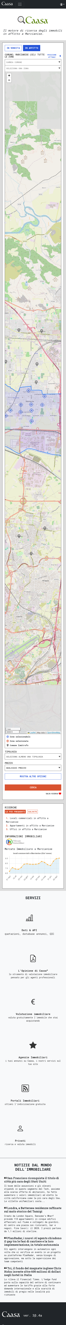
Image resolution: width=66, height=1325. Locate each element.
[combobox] (33, 62)
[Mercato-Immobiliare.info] (33, 841)
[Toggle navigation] (20, 4)
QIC (52, 933)
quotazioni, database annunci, (27, 933)
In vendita (13, 48)
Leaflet (32, 732)
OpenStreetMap (53, 732)
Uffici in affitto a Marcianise (28, 829)
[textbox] (33, 62)
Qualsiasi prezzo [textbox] (16, 767)
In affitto (31, 48)
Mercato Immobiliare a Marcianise (28, 848)
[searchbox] (33, 756)
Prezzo (9, 763)
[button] (62, 4)
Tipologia (11, 752)
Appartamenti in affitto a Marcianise (32, 825)
